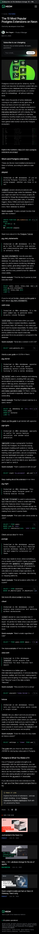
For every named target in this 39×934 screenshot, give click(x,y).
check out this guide (27, 298)
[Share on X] (8, 810)
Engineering (6, 867)
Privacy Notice (6, 929)
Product (4, 838)
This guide (5, 749)
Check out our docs (9, 535)
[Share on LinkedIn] (16, 810)
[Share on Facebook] (12, 810)
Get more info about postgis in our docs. (16, 597)
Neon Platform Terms (27, 929)
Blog (4, 14)
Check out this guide (9, 421)
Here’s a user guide (9, 354)
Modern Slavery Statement (10, 931)
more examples (10, 648)
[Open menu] (35, 6)
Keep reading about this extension (14, 479)
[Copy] (34, 220)
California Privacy (24, 931)
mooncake (26, 776)
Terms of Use (16, 929)
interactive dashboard (9, 112)
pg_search (16, 776)
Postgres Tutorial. (26, 234)
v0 (22, 112)
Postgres (12, 14)
